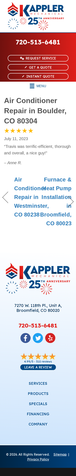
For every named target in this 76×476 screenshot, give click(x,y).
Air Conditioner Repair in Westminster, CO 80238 (31, 197)
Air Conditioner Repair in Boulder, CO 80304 (35, 110)
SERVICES (38, 383)
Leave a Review (38, 367)
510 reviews (44, 361)
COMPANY (38, 424)
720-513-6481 (38, 42)
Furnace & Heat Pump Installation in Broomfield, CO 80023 (56, 202)
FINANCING (38, 414)
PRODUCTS (38, 393)
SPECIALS (38, 403)
